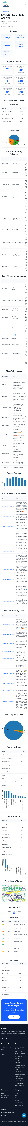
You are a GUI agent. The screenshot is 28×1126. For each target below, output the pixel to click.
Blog (2, 1093)
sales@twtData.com (8, 1113)
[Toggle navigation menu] (25, 4)
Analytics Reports (20, 1065)
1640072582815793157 (8, 591)
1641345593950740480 (8, 541)
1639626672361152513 (8, 602)
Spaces (3, 1054)
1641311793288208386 (8, 526)
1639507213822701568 (8, 517)
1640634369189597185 (8, 673)
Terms (17, 1100)
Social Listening (19, 1085)
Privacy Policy (19, 1103)
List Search (18, 1072)
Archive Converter (20, 1053)
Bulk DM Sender (19, 1081)
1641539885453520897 (8, 559)
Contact (17, 1098)
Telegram (5, 1115)
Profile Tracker (19, 1083)
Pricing (17, 1093)
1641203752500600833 (8, 666)
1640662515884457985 (8, 579)
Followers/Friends (6, 1047)
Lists (2, 1052)
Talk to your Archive (20, 1056)
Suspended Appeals (20, 1074)
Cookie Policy (19, 1105)
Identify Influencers (20, 1051)
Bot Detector (18, 1058)
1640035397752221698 (8, 506)
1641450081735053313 (8, 569)
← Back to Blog (5, 11)
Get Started (14, 1017)
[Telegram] (24, 1115)
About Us (17, 1095)
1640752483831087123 (8, 552)
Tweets (3, 1049)
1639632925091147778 (8, 651)
